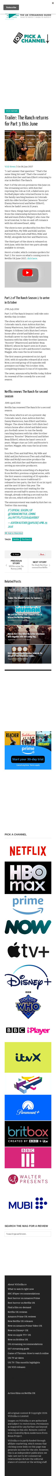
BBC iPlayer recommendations (24, 1293)
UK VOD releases (16, 1367)
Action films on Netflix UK (21, 1393)
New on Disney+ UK (18, 1330)
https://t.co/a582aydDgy (26, 517)
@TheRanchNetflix (17, 514)
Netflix (16, 539)
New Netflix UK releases (20, 1321)
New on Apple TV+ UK (19, 1335)
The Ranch (26, 539)
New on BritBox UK (18, 1339)
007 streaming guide (18, 1349)
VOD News (12, 111)
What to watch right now (21, 1289)
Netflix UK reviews (17, 1312)
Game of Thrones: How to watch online (28, 1353)
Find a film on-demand (19, 1307)
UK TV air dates (16, 1358)
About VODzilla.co (17, 1284)
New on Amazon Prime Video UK (25, 1326)
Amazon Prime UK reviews (22, 1316)
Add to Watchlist (15, 533)
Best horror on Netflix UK (21, 1303)
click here (32, 258)
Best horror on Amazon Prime (24, 1298)
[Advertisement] (28, 79)
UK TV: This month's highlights (24, 1362)
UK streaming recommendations (25, 1344)
